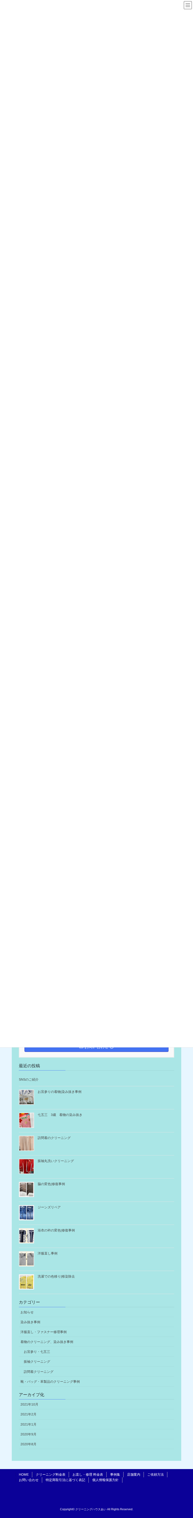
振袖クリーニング (37, 1361)
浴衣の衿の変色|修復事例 (56, 1230)
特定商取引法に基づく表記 (65, 1480)
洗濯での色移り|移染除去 (56, 1276)
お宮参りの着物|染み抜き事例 (59, 1092)
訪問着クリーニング (38, 1372)
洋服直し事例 (47, 1253)
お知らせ (27, 1312)
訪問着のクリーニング (54, 1138)
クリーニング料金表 (50, 1474)
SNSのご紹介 (29, 1079)
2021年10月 (29, 1404)
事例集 (115, 1474)
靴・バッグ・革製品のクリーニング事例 (50, 1381)
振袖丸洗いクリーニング (56, 1161)
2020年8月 (28, 1444)
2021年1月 (28, 1424)
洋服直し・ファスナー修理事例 (43, 1332)
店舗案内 (133, 1474)
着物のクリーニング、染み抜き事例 (46, 1342)
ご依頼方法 (155, 1474)
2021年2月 (28, 1414)
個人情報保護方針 (105, 1480)
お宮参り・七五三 (37, 1352)
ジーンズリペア (49, 1207)
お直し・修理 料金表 (87, 1474)
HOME (24, 1474)
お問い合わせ (29, 1480)
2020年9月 (28, 1434)
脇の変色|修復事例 (51, 1184)
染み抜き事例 (30, 1322)
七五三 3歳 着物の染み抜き (60, 1115)
